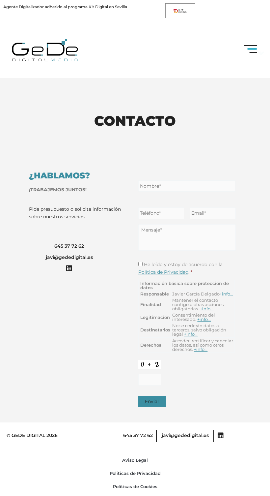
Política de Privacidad (163, 272)
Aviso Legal (135, 460)
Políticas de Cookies (135, 486)
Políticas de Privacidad (135, 473)
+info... (226, 293)
